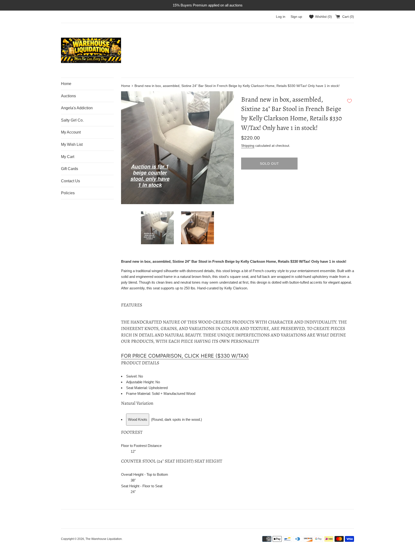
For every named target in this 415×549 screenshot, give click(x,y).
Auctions (68, 96)
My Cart (67, 157)
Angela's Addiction (77, 108)
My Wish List (72, 144)
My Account (71, 132)
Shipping (247, 145)
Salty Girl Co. (72, 120)
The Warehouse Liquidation (103, 539)
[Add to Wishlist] (349, 101)
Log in (280, 16)
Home (66, 84)
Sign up (296, 16)
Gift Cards (69, 169)
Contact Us (70, 181)
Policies (68, 193)
